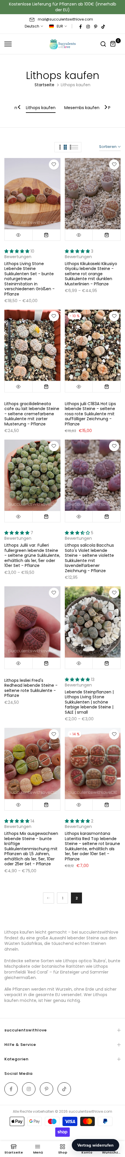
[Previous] (19, 108)
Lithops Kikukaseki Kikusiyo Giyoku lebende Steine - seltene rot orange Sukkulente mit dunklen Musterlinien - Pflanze (91, 274)
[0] (113, 44)
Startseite (44, 85)
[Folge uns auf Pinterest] (95, 26)
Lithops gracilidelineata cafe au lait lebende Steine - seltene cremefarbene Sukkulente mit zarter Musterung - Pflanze (31, 414)
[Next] (105, 108)
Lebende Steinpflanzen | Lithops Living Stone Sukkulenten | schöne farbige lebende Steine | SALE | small (89, 702)
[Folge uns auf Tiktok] (103, 26)
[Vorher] (48, 897)
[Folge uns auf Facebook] (80, 26)
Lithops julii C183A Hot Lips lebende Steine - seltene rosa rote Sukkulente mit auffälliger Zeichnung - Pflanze (90, 414)
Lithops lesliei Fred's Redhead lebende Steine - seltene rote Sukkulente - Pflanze (31, 688)
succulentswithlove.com (90, 1111)
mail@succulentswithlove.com (65, 19)
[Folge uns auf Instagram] (88, 26)
